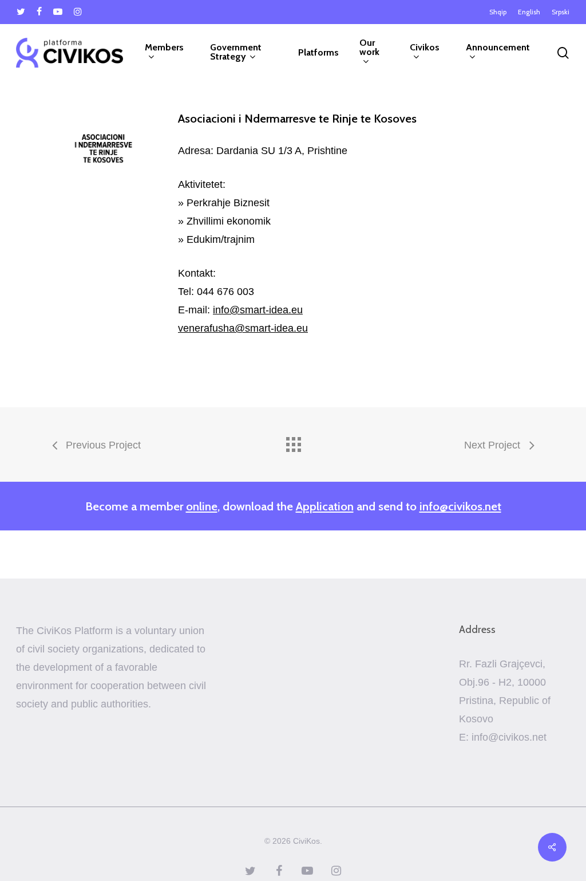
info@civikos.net (460, 506)
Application (325, 506)
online (201, 506)
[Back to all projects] (293, 441)
